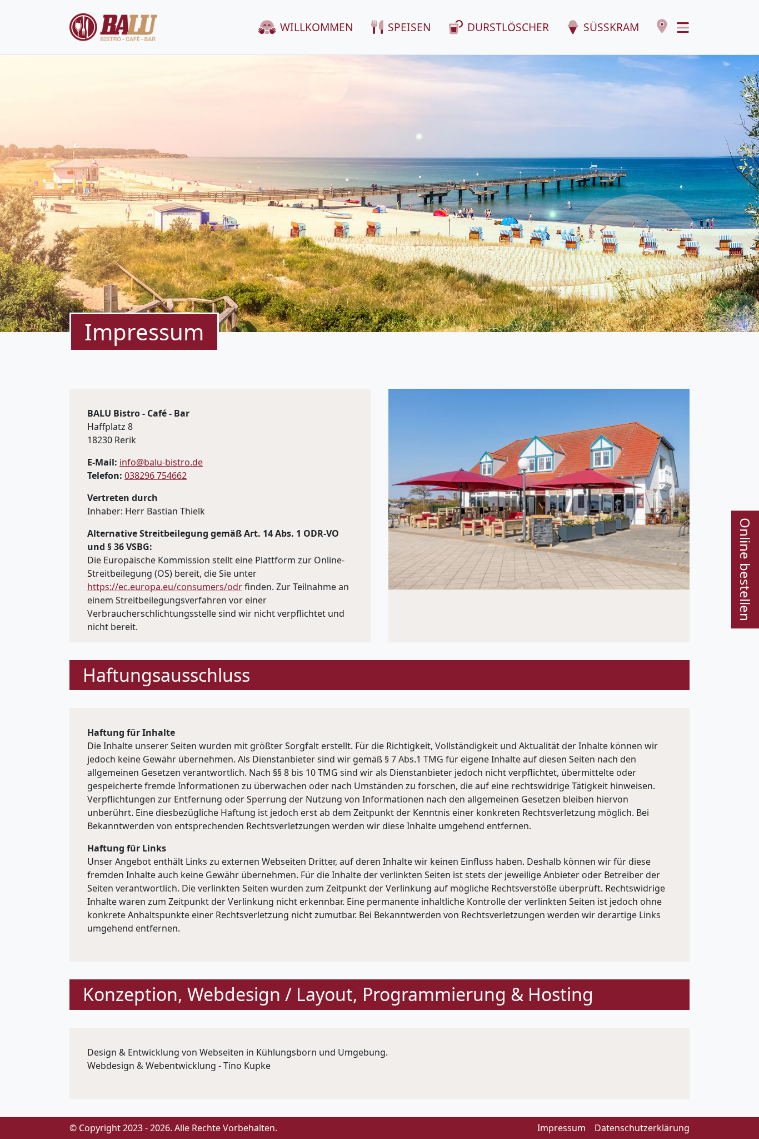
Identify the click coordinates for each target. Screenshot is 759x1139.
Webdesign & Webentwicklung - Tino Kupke (179, 1065)
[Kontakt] (662, 26)
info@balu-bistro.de (161, 462)
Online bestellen (745, 569)
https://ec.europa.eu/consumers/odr (164, 587)
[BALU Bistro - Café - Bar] (113, 27)
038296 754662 (155, 475)
